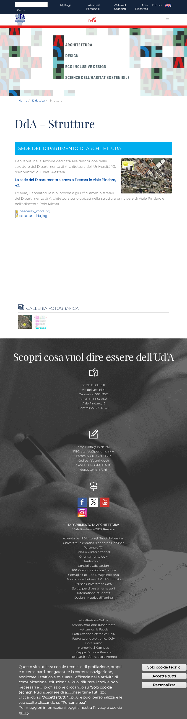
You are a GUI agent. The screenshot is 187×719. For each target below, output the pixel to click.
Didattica (38, 100)
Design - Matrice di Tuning (93, 597)
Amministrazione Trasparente (93, 625)
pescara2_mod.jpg (34, 211)
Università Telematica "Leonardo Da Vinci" (93, 543)
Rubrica (157, 5)
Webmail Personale (93, 6)
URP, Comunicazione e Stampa (93, 570)
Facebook (82, 502)
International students (93, 593)
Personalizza (164, 685)
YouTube (105, 502)
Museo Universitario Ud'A (93, 584)
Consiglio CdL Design (93, 565)
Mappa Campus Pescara (93, 652)
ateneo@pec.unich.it (96, 451)
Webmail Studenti (120, 6)
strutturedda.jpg (33, 215)
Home (22, 100)
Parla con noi (93, 561)
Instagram (82, 512)
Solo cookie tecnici (164, 667)
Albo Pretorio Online (93, 620)
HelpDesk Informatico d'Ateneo (93, 656)
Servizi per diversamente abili (93, 588)
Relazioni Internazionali (93, 552)
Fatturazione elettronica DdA (93, 638)
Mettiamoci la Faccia (94, 629)
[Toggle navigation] (167, 20)
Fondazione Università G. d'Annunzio (94, 579)
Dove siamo (93, 643)
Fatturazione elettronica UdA (93, 634)
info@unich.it (97, 447)
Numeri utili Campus (93, 647)
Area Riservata (141, 6)
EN (168, 5)
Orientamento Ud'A (93, 556)
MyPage (65, 5)
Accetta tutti (164, 676)
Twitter (93, 502)
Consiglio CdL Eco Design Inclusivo (93, 575)
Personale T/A (93, 547)
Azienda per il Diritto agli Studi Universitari (93, 538)
